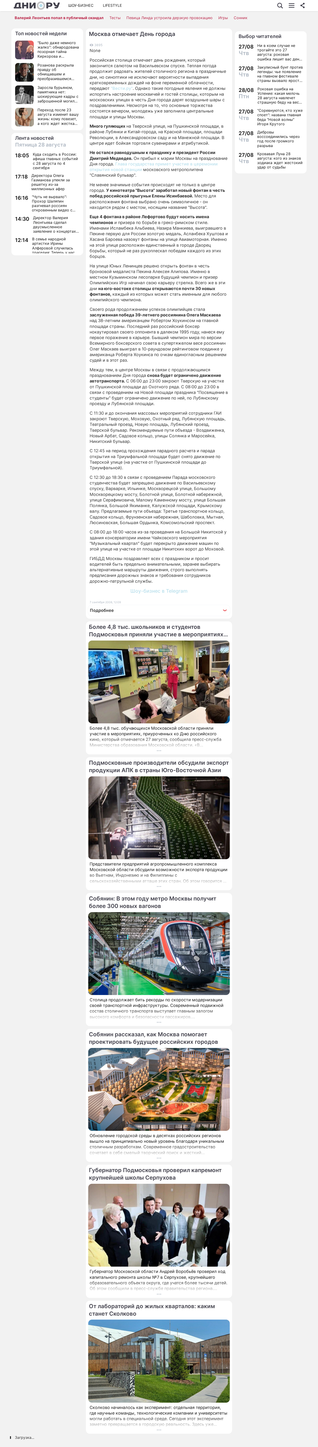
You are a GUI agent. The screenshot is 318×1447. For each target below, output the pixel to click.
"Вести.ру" (122, 88)
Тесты (115, 17)
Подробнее (102, 610)
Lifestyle (112, 5)
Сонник (240, 17)
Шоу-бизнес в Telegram (159, 591)
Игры (223, 17)
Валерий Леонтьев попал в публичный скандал (59, 17)
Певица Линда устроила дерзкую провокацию (169, 17)
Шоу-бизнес (81, 5)
